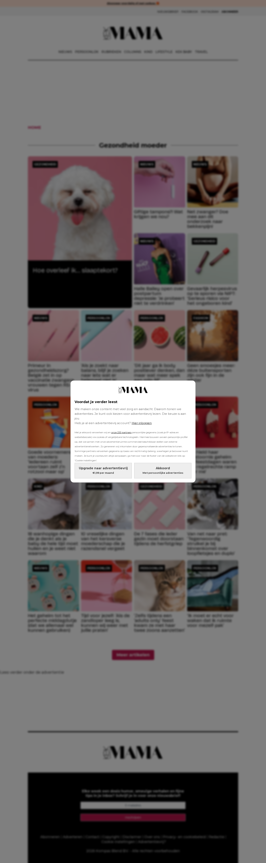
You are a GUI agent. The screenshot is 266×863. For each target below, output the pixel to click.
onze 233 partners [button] (121, 432)
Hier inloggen (142, 423)
